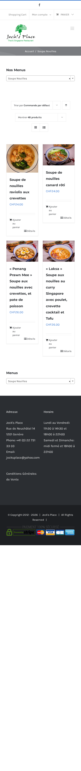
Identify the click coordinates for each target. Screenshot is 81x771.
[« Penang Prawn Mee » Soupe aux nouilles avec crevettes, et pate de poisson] (22, 251)
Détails (31, 231)
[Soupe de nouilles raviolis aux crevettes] (22, 158)
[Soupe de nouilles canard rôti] (59, 154)
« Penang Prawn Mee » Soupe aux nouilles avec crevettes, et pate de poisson (21, 287)
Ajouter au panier (16, 223)
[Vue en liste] (44, 128)
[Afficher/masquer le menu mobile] (72, 28)
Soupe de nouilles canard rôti (55, 179)
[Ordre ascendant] (66, 105)
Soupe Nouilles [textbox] (39, 78)
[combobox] (40, 78)
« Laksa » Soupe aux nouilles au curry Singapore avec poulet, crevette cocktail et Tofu (56, 293)
